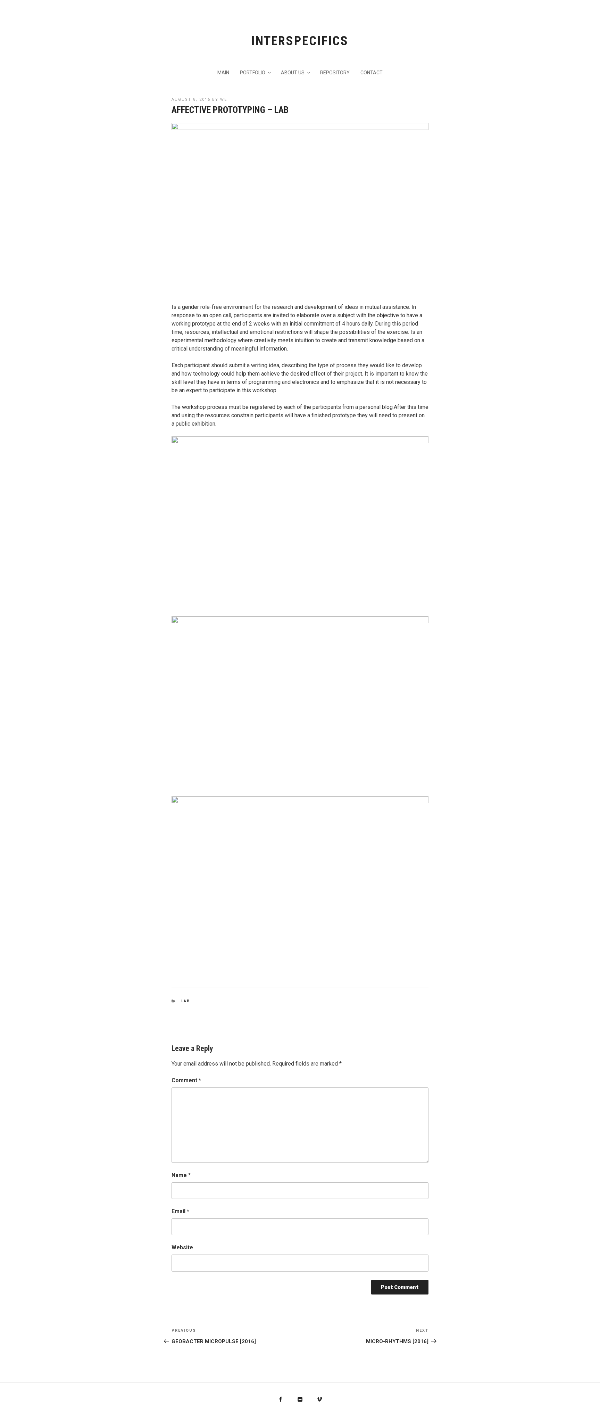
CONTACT (371, 72)
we (223, 99)
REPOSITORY (335, 72)
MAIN (223, 72)
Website (182, 1247)
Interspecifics (300, 41)
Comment (186, 1080)
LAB (185, 1001)
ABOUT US (293, 72)
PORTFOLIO (252, 72)
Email (180, 1211)
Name (181, 1175)
